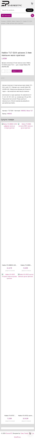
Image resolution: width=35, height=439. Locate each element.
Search (29, 10)
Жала (13, 21)
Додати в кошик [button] (10, 270)
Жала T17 (19, 21)
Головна (3, 21)
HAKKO (9, 21)
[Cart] (32, 3)
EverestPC (9, 433)
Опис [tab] (3, 78)
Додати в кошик (17, 71)
